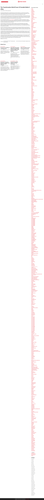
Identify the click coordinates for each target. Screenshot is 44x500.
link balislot (32, 159)
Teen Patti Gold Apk (33, 44)
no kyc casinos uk (33, 205)
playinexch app (33, 261)
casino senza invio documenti (35, 276)
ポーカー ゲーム (33, 150)
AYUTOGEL (32, 423)
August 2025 (32, 474)
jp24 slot (32, 93)
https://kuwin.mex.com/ (34, 85)
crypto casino (33, 162)
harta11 (32, 373)
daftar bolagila (33, 77)
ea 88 (32, 81)
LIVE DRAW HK (33, 356)
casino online (33, 114)
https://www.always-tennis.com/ (35, 279)
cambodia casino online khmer (35, 368)
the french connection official (34, 168)
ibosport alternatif (33, 206)
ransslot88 (32, 242)
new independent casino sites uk (35, 216)
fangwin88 (32, 211)
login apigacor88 (33, 386)
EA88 (32, 21)
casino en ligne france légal (34, 137)
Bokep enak (32, 160)
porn (31, 192)
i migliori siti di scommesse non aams (35, 113)
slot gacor (32, 45)
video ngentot (33, 110)
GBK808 (32, 409)
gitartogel (32, 148)
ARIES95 (32, 226)
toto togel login (33, 438)
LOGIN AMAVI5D (33, 245)
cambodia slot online (33, 369)
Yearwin (32, 275)
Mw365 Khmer (33, 100)
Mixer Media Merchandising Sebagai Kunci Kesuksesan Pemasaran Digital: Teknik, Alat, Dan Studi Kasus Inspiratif (15, 49)
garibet (32, 341)
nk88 (32, 60)
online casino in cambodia (34, 307)
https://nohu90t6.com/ (34, 30)
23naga (32, 185)
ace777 (32, 8)
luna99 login (32, 92)
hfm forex (32, 130)
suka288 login (33, 143)
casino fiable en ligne (33, 136)
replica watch (33, 377)
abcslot (32, 302)
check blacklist (33, 440)
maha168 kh (32, 35)
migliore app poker (33, 270)
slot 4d (32, 293)
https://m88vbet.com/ (34, 22)
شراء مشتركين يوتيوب (11, 19)
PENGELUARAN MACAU (34, 201)
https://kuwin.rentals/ (34, 72)
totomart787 (32, 259)
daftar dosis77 (33, 414)
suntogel (32, 357)
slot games (32, 263)
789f (31, 59)
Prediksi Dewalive (33, 383)
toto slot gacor (33, 273)
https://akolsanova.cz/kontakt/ (35, 335)
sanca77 (32, 106)
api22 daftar (32, 142)
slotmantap (32, 280)
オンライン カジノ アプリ (34, 41)
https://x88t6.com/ (33, 32)
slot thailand (32, 46)
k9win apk (32, 63)
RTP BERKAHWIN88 (33, 239)
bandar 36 (32, 285)
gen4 (32, 400)
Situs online (32, 298)
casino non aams (33, 274)
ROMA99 (32, 252)
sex (31, 187)
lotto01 (32, 425)
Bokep (32, 184)
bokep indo (32, 133)
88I (31, 256)
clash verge (32, 178)
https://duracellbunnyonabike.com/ (35, 360)
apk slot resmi (33, 428)
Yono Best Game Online (34, 249)
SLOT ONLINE (33, 234)
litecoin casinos (33, 442)
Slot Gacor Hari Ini (33, 166)
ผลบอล (32, 217)
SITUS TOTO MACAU (33, 394)
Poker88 (32, 254)
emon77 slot (32, 39)
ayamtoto (32, 413)
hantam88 (32, 105)
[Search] (42, 4)
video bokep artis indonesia (34, 247)
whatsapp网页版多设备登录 (34, 251)
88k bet (32, 74)
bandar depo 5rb (33, 303)
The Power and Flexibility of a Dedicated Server (5, 48)
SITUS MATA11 (33, 337)
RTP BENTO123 (33, 240)
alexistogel (32, 107)
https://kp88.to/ (33, 58)
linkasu (32, 257)
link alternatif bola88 (33, 374)
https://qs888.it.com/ (34, 51)
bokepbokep (32, 405)
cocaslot (32, 385)
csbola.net (32, 431)
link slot (32, 455)
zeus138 (32, 344)
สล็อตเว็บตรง (32, 104)
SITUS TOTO (32, 358)
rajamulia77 (32, 13)
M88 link (32, 26)
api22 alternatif (33, 151)
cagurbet (32, 10)
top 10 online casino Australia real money (36, 190)
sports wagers (33, 433)
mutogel (32, 354)
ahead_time (12, 52)
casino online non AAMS (34, 161)
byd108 (32, 9)
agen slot (32, 24)
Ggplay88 (32, 422)
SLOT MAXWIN (33, 219)
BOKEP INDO (32, 248)
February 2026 (33, 466)
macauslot (32, 311)
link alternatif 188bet (33, 342)
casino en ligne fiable (33, 286)
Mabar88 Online (33, 427)
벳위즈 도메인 (33, 265)
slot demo (32, 202)
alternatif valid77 (33, 372)
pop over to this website (34, 170)
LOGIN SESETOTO (33, 244)
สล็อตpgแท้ (32, 91)
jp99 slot (32, 96)
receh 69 (32, 429)
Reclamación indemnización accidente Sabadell (37, 199)
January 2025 (32, 483)
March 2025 (32, 480)
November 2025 (33, 470)
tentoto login (32, 295)
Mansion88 (32, 146)
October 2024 (32, 487)
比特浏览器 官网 (33, 289)
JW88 (32, 88)
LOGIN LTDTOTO (33, 229)
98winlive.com (33, 127)
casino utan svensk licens (34, 290)
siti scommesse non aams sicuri (35, 116)
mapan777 (32, 122)
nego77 (32, 397)
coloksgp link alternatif (34, 365)
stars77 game (33, 19)
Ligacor (32, 401)
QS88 (32, 90)
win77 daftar (32, 14)
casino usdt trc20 (33, 271)
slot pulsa (32, 355)
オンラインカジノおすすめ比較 (35, 212)
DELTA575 (32, 258)
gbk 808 (32, 64)
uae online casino (33, 138)
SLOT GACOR (33, 316)
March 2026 (32, 465)
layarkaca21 (32, 345)
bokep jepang (33, 182)
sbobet (32, 362)
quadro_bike (9, 10)
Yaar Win (32, 132)
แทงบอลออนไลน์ (33, 42)
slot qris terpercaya (33, 233)
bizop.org (32, 348)
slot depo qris (33, 145)
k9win (32, 33)
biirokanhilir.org (33, 396)
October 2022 (32, 492)
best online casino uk (33, 291)
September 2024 (33, 488)
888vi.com (32, 82)
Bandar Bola (32, 406)
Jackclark (22, 49)
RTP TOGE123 (33, 238)
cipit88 (32, 210)
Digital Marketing (5, 38)
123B (32, 262)
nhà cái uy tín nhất (33, 268)
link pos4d (32, 188)
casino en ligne (33, 153)
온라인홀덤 (32, 141)
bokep (32, 78)
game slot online (33, 284)
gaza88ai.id (32, 124)
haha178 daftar (33, 281)
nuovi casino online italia (34, 156)
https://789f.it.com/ (33, 54)
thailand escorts (33, 390)
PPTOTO (32, 12)
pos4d (32, 169)
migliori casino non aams (34, 277)
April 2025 (32, 479)
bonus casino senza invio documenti (35, 155)
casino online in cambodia (34, 99)
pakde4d (32, 125)
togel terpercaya (33, 76)
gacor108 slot (33, 312)
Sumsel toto (32, 180)
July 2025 (32, 475)
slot (31, 305)
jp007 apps (32, 378)
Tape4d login (32, 230)
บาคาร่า (32, 359)
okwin (32, 69)
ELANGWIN (32, 331)
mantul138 (32, 399)
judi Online (32, 207)
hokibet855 (32, 65)
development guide (33, 299)
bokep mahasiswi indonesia (34, 253)
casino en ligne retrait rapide (34, 152)
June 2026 (32, 461)
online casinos (33, 288)
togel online (32, 50)
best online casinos (33, 296)
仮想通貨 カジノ (33, 267)
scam (32, 381)
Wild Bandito (32, 198)
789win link (32, 128)
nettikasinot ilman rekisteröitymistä (35, 408)
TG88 (32, 70)
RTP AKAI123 (33, 235)
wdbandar (32, 388)
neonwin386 (32, 23)
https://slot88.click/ (33, 208)
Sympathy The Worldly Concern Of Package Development (14, 63)
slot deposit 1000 (33, 418)
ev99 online (32, 56)
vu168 (32, 165)
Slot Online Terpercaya (34, 147)
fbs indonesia (33, 102)
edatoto (32, 49)
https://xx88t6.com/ (33, 31)
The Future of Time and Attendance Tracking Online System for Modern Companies (5, 63)
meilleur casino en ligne (34, 272)
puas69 (32, 203)
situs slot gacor (33, 47)
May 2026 (32, 462)
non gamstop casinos (34, 17)
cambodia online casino (34, 346)
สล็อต (32, 215)
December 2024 (33, 484)
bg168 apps (32, 379)
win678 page (32, 84)
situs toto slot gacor (33, 417)
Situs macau (32, 300)
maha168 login (33, 37)
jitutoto (32, 415)
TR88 (32, 86)
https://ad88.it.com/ (33, 53)
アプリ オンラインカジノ (34, 266)
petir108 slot (32, 446)
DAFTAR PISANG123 (33, 236)
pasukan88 (32, 353)
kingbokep (32, 445)
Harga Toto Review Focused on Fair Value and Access (25, 48)
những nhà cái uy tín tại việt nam (35, 40)
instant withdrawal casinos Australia (35, 351)
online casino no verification (34, 213)
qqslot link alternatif (33, 432)
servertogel (32, 404)
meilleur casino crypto (34, 139)
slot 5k (32, 28)
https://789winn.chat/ (34, 73)
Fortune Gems (33, 231)
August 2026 (32, 458)
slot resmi (32, 349)
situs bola (32, 68)
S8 (31, 55)
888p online (32, 83)
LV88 (32, 87)
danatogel (32, 437)
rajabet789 (32, 228)
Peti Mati (32, 424)
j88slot (32, 243)
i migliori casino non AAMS (34, 115)
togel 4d (32, 18)
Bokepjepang (32, 304)
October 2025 (32, 471)
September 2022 (33, 493)
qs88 (32, 120)
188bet (32, 196)
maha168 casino (33, 36)
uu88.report (32, 16)
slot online (32, 111)
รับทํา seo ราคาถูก (33, 134)
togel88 (32, 129)
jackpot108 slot (33, 314)
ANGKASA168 (33, 332)
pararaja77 (32, 420)
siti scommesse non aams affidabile (35, 157)
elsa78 (32, 101)
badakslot (32, 391)
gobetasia (32, 339)
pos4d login (32, 173)
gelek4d (32, 79)
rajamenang (32, 448)
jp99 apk (32, 97)
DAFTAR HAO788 (33, 27)
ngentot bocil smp (33, 382)
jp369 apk (32, 95)
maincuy (32, 436)
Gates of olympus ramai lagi (34, 350)
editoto (32, 308)
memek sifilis (33, 443)
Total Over (32, 109)
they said (32, 171)
